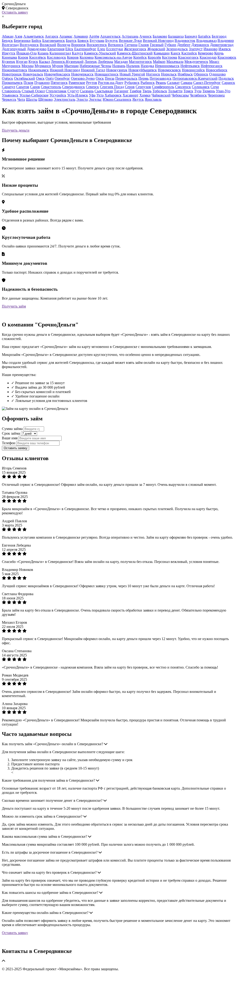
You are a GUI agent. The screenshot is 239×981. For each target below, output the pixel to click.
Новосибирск (216, 70)
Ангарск (51, 36)
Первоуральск (126, 78)
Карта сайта (11, 977)
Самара (186, 83)
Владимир (226, 41)
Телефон (8, 443)
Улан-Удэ (223, 91)
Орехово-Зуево (83, 78)
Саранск (228, 83)
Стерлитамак (56, 91)
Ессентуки (114, 49)
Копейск (140, 57)
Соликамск (201, 87)
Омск (40, 78)
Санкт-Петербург (207, 83)
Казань (43, 53)
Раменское (77, 83)
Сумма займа (12, 429)
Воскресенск (97, 45)
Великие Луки (130, 41)
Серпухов (143, 87)
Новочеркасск (82, 74)
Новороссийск (193, 70)
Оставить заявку (15, 12)
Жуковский (156, 49)
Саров (35, 87)
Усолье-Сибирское (34, 95)
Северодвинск (73, 87)
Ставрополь (11, 91)
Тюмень (208, 91)
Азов (18, 36)
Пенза (109, 78)
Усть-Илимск (77, 95)
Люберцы (105, 62)
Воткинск (115, 45)
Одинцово (217, 74)
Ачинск (145, 36)
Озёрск (7, 78)
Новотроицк (12, 74)
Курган (22, 62)
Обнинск (201, 74)
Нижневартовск (14, 70)
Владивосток (185, 41)
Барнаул (191, 36)
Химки (145, 95)
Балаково (160, 36)
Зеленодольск (177, 49)
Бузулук (111, 41)
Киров (23, 57)
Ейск (69, 49)
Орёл (50, 78)
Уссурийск (57, 95)
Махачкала (174, 62)
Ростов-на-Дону (110, 83)
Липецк (90, 62)
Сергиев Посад (112, 87)
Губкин (170, 45)
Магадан (121, 62)
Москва (27, 66)
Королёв (154, 57)
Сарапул (8, 87)
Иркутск (8, 53)
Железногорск (135, 49)
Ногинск (153, 74)
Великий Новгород (158, 41)
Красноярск (227, 57)
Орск (100, 78)
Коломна (87, 57)
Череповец (216, 95)
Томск (188, 91)
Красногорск (188, 57)
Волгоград (10, 45)
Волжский (48, 45)
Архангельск (110, 36)
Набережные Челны (95, 66)
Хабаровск (113, 95)
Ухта (100, 95)
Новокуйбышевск (142, 70)
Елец (101, 49)
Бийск (36, 41)
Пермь (143, 78)
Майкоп (159, 62)
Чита (21, 99)
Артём (94, 36)
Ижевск (224, 49)
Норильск (169, 74)
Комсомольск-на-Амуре (113, 57)
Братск (71, 41)
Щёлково (45, 99)
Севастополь (51, 87)
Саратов (22, 87)
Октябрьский (24, 78)
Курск (33, 62)
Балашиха (176, 36)
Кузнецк (8, 62)
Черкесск (9, 99)
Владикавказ (206, 41)
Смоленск (183, 87)
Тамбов (135, 91)
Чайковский (161, 95)
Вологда (63, 45)
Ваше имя (10, 438)
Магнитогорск (140, 62)
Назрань (118, 66)
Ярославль (153, 99)
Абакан (8, 36)
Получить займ (14, 306)
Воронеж (78, 45)
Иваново (211, 49)
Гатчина (130, 45)
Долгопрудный (14, 49)
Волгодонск (29, 45)
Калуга (77, 53)
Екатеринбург (85, 49)
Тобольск (159, 91)
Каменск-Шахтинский (135, 53)
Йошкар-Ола (26, 53)
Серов (130, 87)
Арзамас (66, 36)
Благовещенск (53, 41)
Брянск (83, 41)
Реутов (91, 83)
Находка (147, 66)
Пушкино (42, 83)
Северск (92, 87)
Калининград (60, 53)
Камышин (162, 53)
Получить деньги (15, 130)
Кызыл (44, 62)
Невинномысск (167, 66)
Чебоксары (180, 95)
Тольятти (175, 91)
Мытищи (71, 66)
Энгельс (95, 99)
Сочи (215, 87)
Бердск (7, 41)
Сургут (73, 91)
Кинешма (9, 57)
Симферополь (163, 87)
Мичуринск (11, 66)
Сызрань (87, 91)
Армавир (81, 36)
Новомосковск (169, 70)
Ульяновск (10, 95)
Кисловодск (56, 57)
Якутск (138, 99)
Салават (173, 83)
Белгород (219, 36)
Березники (22, 41)
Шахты (31, 99)
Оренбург (62, 78)
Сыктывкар (104, 91)
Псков (28, 83)
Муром (57, 66)
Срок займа (11, 433)
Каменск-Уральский (100, 53)
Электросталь (64, 99)
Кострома (169, 57)
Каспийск (189, 53)
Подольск (226, 78)
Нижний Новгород (65, 70)
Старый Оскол (33, 91)
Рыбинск (148, 83)
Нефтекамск (190, 66)
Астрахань (130, 36)
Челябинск (198, 95)
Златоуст (196, 49)
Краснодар (208, 57)
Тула (197, 91)
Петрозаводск (161, 78)
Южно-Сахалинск (117, 99)
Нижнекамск (38, 70)
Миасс (214, 62)
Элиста (82, 99)
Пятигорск (59, 83)
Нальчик (133, 66)
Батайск (204, 36)
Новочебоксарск (57, 74)
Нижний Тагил (93, 70)
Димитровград (221, 45)
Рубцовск (132, 83)
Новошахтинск (107, 74)
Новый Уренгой (132, 74)
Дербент (183, 45)
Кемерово (205, 53)
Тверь (146, 91)
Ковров (73, 57)
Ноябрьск (185, 74)
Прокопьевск (12, 83)
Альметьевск (33, 36)
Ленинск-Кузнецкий (67, 62)
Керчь (219, 53)
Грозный (157, 45)
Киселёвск (37, 57)
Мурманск (43, 66)
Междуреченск (196, 62)
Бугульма (97, 41)
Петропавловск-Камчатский (195, 78)
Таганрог (121, 91)
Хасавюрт (130, 95)
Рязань (161, 83)
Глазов (143, 45)
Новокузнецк (116, 70)
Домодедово (36, 49)
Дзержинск (200, 45)
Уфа (92, 95)
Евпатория (55, 49)
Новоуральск (33, 74)
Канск (175, 53)
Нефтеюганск (211, 66)
